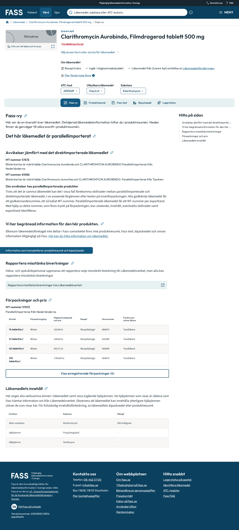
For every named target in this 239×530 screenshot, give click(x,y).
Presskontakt (124, 496)
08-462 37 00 (92, 479)
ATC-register (171, 490)
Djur (57, 12)
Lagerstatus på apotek (177, 479)
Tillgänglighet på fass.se (131, 485)
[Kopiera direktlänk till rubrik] (26, 116)
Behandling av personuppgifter (135, 490)
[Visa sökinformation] (191, 12)
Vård (46, 12)
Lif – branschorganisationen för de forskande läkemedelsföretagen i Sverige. (34, 495)
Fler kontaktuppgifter (86, 496)
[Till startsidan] (7, 22)
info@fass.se (90, 485)
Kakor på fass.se (126, 501)
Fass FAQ (169, 496)
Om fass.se (123, 479)
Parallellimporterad (72, 44)
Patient (32, 12)
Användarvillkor (126, 506)
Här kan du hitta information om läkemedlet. (78, 236)
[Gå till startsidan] (14, 12)
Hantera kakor (125, 512)
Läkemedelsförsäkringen (199, 68)
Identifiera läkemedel (176, 485)
